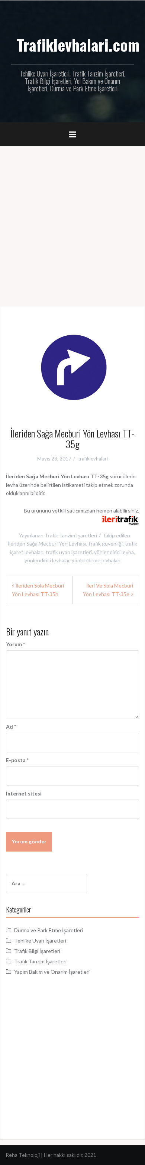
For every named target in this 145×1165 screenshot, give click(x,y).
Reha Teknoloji (23, 1155)
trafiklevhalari (93, 459)
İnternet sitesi (24, 793)
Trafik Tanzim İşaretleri (71, 535)
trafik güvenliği (105, 543)
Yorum (15, 644)
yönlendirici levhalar (47, 560)
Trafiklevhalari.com (78, 44)
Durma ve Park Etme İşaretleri (48, 930)
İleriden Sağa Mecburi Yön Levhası (47, 543)
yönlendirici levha (114, 552)
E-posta (17, 760)
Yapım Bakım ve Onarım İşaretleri (52, 972)
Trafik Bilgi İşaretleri (37, 951)
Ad (11, 726)
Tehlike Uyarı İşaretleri (40, 940)
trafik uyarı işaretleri (69, 552)
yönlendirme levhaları (96, 560)
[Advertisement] (72, 222)
